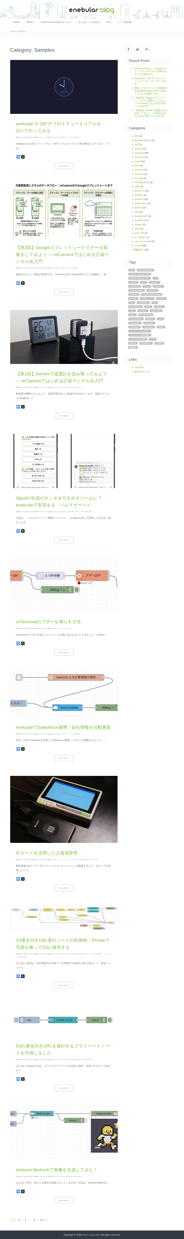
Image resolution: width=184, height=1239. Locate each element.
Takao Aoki (43, 137)
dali (136, 144)
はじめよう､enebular (89, 22)
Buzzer (53, 628)
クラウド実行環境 (73, 137)
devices (139, 148)
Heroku (133, 298)
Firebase (139, 169)
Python (64, 137)
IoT (154, 303)
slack (137, 228)
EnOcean (139, 157)
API (136, 136)
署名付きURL (22, 957)
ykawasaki (42, 954)
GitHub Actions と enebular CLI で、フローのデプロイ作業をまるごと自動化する (151, 71)
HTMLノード (147, 298)
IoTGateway (135, 307)
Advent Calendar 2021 (139, 278)
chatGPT (154, 282)
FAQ (108, 22)
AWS (53, 954)
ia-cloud (139, 178)
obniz (132, 315)
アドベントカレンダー (139, 331)
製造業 (133, 347)
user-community (143, 241)
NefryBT (139, 195)
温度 (76, 268)
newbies (139, 199)
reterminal (70, 268)
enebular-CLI (56, 137)
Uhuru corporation (91, 1235)
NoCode (142, 311)
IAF (131, 303)
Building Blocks (143, 140)
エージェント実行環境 (139, 335)
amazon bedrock (58, 1176)
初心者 (133, 343)
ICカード (72, 859)
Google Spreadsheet (59, 511)
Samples (22, 31)
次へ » (43, 1220)
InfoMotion (143, 303)
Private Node (145, 315)
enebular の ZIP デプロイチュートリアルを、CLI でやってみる (151, 81)
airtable (133, 282)
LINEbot (159, 307)
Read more (64, 166)
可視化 (159, 343)
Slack (77, 511)
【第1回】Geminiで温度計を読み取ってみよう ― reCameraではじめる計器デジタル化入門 (151, 113)
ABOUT (30, 22)
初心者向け (146, 343)
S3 (88, 954)
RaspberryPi (141, 216)
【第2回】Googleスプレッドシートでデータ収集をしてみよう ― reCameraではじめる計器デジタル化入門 (62, 254)
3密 (131, 270)
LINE (137, 186)
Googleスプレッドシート (59, 859)
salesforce (63, 734)
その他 (138, 245)
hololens (139, 174)
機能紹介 (139, 249)
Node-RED (55, 268)
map (132, 311)
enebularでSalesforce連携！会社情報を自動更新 (63, 727)
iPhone (65, 954)
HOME (16, 22)
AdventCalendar (145, 270)
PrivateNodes (81, 954)
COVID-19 (134, 286)
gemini (59, 387)
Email (54, 387)
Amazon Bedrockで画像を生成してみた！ (57, 1169)
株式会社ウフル (143, 371)
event (137, 161)
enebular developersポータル (56, 22)
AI (155, 278)
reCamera (62, 268)
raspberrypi (87, 859)
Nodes (138, 207)
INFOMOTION (142, 182)
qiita (137, 212)
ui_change (140, 237)
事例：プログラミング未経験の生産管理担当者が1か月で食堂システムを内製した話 (151, 91)
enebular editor (136, 290)
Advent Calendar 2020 (139, 274)
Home (13, 31)
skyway (138, 224)
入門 (153, 339)
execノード (60, 628)
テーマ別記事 (124, 22)
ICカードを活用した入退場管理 (46, 853)
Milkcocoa (140, 191)
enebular (59, 954)
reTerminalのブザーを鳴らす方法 (48, 621)
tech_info (139, 233)
